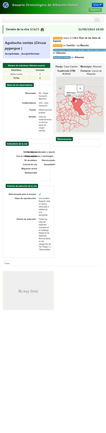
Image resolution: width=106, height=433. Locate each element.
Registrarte (95, 9)
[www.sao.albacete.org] (6, 5)
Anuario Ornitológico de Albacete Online (45, 5)
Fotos (7, 263)
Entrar (97, 4)
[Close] (80, 88)
